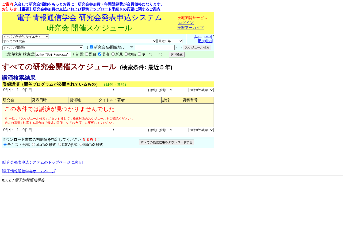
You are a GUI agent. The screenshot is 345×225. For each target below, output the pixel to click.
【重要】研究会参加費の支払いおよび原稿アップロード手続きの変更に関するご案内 (89, 9)
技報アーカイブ (190, 28)
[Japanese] (202, 37)
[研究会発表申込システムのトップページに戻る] (42, 162)
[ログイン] (185, 23)
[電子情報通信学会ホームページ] (29, 171)
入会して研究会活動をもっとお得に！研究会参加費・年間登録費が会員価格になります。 (89, 4)
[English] (205, 41)
